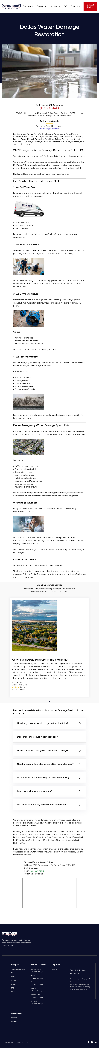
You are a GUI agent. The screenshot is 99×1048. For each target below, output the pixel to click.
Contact (74, 6)
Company (27, 6)
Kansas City (35, 995)
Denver (33, 982)
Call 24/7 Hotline (90, 6)
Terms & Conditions (18, 969)
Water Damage (37, 972)
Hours (27, 871)
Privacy (13, 984)
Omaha (34, 1001)
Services (40, 6)
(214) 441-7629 (49, 108)
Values (13, 980)
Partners (14, 1018)
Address (28, 865)
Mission (13, 973)
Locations (54, 6)
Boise (33, 975)
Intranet (54, 969)
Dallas (33, 988)
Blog (13, 992)
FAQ (65, 6)
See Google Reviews (49, 129)
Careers (14, 1021)
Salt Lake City (36, 969)
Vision (13, 977)
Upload (54, 973)
